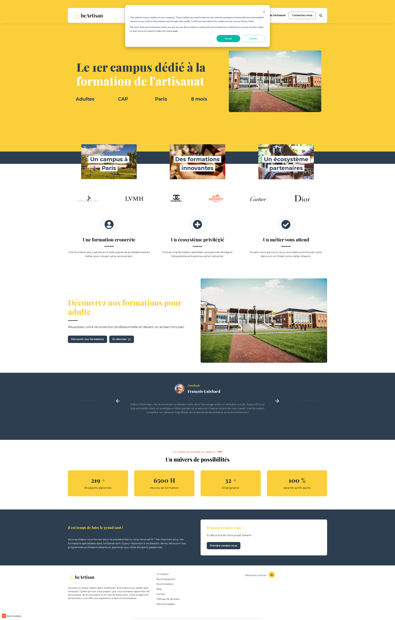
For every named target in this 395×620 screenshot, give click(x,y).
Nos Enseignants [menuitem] (165, 579)
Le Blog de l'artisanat (272, 15)
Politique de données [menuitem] (167, 599)
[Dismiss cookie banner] (264, 12)
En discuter (119, 339)
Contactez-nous (302, 15)
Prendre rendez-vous (223, 545)
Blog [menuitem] (159, 589)
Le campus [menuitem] (162, 574)
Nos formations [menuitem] (164, 584)
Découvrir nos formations (87, 339)
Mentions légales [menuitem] (165, 604)
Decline (253, 38)
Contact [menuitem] (160, 594)
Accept (228, 38)
